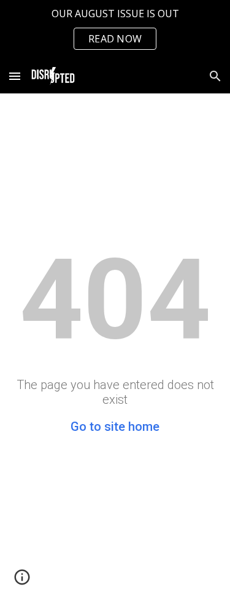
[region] (115, 29)
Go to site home (115, 426)
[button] (14, 76)
